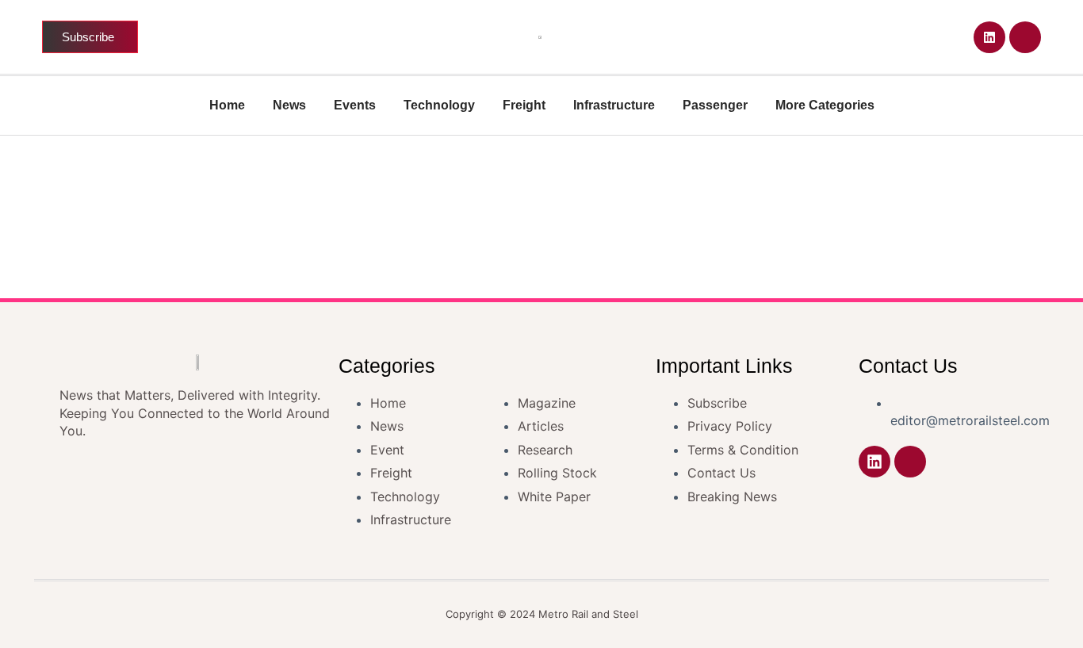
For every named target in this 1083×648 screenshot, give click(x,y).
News (289, 105)
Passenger (715, 105)
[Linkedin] (989, 37)
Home (227, 105)
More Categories (824, 105)
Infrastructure (614, 105)
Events (355, 105)
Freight (524, 105)
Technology (439, 105)
